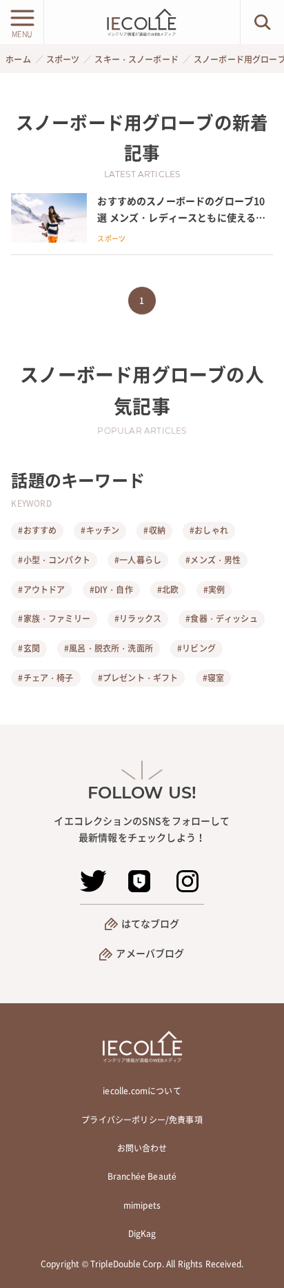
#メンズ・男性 (213, 560)
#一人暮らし (137, 560)
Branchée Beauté (142, 1176)
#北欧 (168, 589)
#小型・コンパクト (54, 560)
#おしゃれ (209, 530)
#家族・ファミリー (54, 618)
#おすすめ (37, 530)
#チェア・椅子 (45, 678)
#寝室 (213, 678)
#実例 (214, 589)
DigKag (142, 1233)
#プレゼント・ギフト (138, 678)
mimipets (142, 1205)
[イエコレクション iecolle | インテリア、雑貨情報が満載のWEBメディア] (142, 22)
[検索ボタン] (262, 22)
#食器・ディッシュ (221, 618)
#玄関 (28, 648)
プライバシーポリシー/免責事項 (141, 1120)
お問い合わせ (142, 1148)
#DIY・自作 (111, 589)
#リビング (196, 648)
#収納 (154, 530)
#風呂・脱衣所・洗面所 (108, 648)
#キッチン (100, 530)
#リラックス (137, 618)
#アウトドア (41, 589)
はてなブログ (150, 923)
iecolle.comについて (142, 1091)
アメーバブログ (150, 953)
